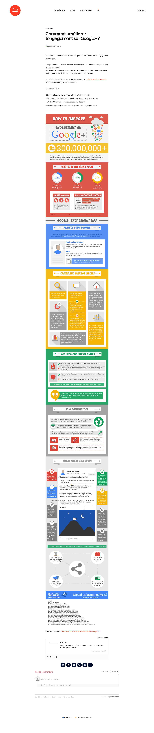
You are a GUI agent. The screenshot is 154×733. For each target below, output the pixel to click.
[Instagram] (53, 657)
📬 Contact (67, 717)
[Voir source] (77, 370)
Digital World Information (97, 79)
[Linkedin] (51, 657)
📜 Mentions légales (83, 717)
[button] (127, 10)
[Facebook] (56, 657)
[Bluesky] (79, 665)
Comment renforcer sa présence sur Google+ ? (80, 631)
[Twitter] (48, 657)
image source (103, 637)
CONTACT (141, 10)
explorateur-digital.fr (99, 651)
